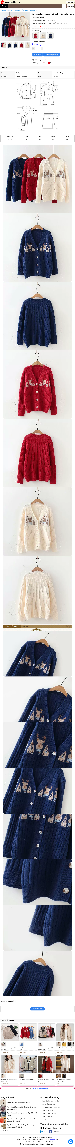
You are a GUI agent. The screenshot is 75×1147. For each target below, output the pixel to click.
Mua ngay (37, 54)
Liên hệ (44, 1119)
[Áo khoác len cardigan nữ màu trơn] (28, 1032)
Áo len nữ (17, 10)
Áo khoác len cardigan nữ (29, 10)
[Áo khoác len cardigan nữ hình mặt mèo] (10, 1032)
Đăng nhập (70, 2)
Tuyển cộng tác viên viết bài (54, 1124)
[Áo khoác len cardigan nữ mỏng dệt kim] (65, 1064)
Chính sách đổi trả (47, 1110)
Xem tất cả (5, 1130)
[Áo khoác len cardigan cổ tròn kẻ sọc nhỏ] (10, 1064)
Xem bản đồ (53, 1139)
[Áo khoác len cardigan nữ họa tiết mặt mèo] (47, 1032)
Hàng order (42, 23)
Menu (5, 6)
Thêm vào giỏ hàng (51, 54)
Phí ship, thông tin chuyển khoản (51, 1107)
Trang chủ (3, 10)
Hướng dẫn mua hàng (48, 1104)
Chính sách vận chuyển (49, 1113)
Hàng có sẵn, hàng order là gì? (58, 23)
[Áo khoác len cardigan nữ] (28, 1064)
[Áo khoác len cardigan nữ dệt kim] (65, 1032)
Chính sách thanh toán (48, 1116)
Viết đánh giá (37, 1008)
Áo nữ (10, 10)
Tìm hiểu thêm (49, 60)
